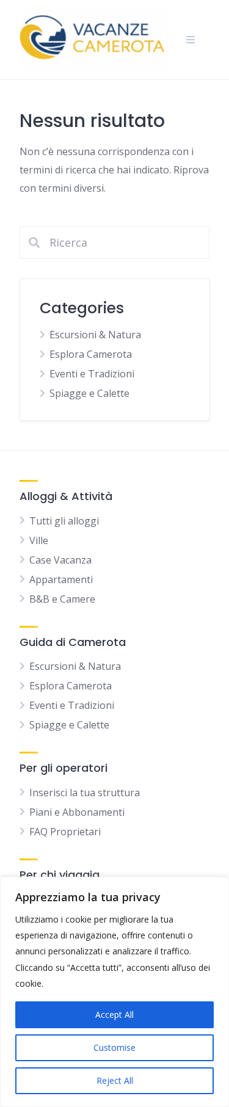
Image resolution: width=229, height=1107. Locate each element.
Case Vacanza (60, 560)
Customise (114, 1047)
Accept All (114, 1014)
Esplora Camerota (90, 354)
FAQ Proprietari (65, 831)
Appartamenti (61, 579)
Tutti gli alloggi (64, 521)
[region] (114, 992)
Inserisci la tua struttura (84, 792)
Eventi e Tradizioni (91, 373)
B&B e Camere (62, 599)
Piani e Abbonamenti (77, 812)
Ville (38, 540)
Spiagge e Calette (89, 393)
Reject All (114, 1080)
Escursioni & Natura (95, 334)
